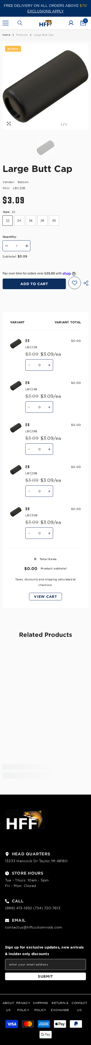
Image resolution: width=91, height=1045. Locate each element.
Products (22, 34)
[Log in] (71, 23)
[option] (45, 86)
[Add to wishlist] (74, 283)
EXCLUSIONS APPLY (45, 11)
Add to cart (34, 284)
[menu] (6, 23)
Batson (23, 182)
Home (6, 34)
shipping (51, 579)
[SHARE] (84, 283)
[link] (45, 767)
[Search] (20, 23)
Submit (45, 976)
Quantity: (10, 236)
